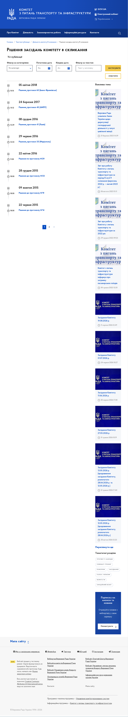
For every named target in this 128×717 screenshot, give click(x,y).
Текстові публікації (23, 42)
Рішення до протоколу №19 (31, 193)
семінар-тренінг (104, 564)
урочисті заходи (105, 559)
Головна (10, 42)
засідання (114, 569)
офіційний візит (104, 585)
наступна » (54, 227)
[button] (20, 68)
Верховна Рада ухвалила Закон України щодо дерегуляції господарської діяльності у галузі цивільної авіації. (106, 122)
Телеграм (115, 652)
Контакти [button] (94, 33)
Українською (104, 19)
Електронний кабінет (108, 14)
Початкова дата (44, 63)
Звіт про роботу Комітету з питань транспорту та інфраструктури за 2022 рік (106, 228)
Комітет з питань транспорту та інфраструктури (91, 703)
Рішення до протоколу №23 (32, 176)
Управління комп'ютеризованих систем (92, 699)
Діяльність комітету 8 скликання (44, 42)
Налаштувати (107, 626)
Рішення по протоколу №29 (31, 159)
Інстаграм (98, 652)
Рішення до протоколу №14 (31, 210)
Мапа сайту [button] (18, 641)
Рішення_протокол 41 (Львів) (32, 125)
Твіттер (67, 652)
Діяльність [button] (28, 33)
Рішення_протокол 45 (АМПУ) (32, 107)
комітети (101, 580)
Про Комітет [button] (13, 33)
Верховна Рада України (32, 18)
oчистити (113, 76)
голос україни (103, 574)
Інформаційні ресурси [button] (75, 33)
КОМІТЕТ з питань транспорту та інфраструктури (55, 12)
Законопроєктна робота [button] (49, 33)
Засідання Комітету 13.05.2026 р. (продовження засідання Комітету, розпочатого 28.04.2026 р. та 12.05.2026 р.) (107, 477)
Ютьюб (83, 652)
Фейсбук (51, 652)
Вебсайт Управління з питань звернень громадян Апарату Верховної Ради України (101, 668)
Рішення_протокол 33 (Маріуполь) (35, 142)
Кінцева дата (62, 63)
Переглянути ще (104, 547)
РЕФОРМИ (101, 569)
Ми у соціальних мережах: (27, 652)
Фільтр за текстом (84, 63)
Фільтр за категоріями (17, 63)
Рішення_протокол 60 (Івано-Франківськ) (38, 90)
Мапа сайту (90, 686)
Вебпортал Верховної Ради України (61, 659)
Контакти (50, 686)
